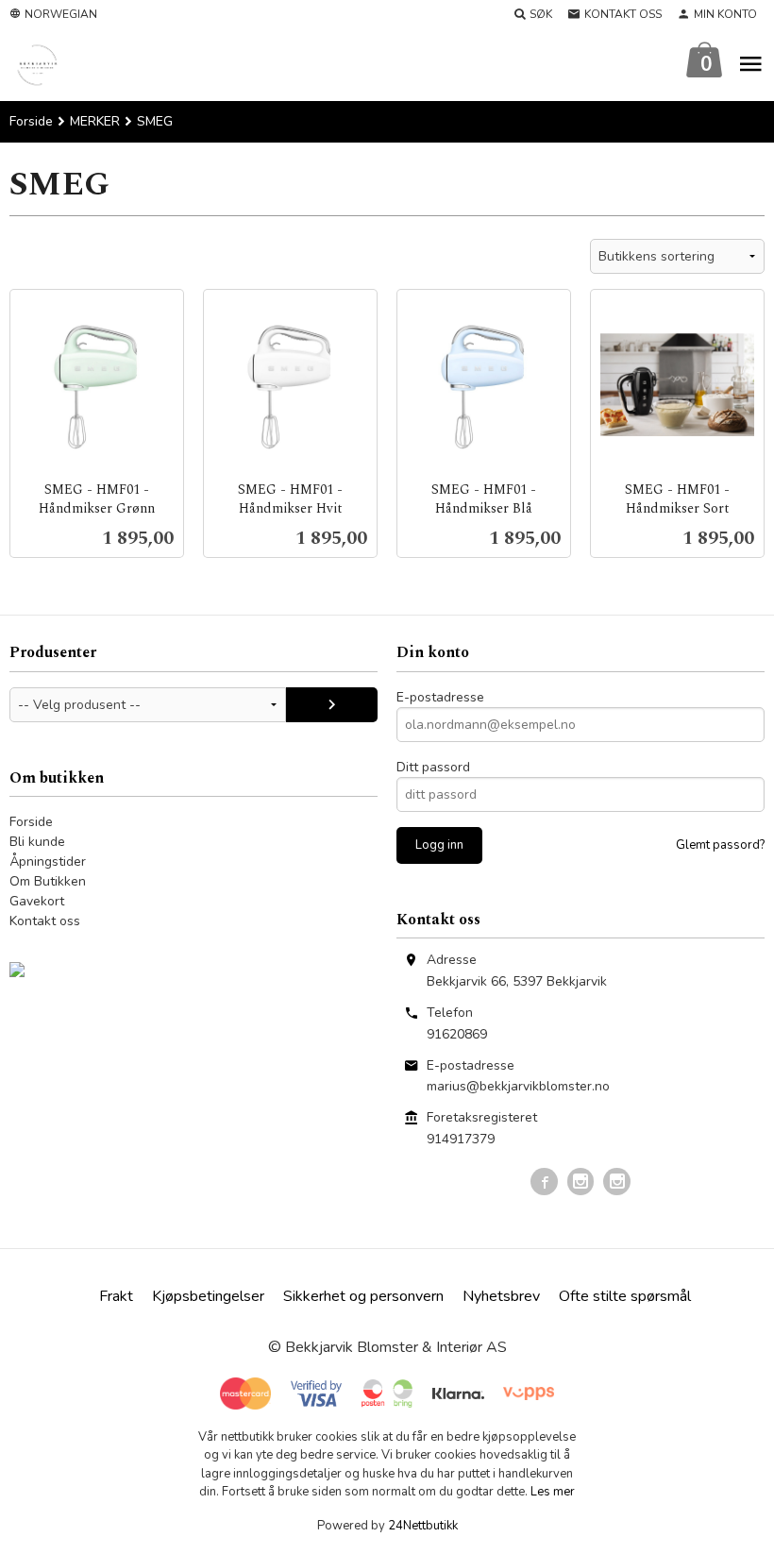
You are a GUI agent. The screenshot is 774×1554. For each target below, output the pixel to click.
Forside (31, 121)
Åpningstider (47, 861)
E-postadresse (440, 697)
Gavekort (36, 901)
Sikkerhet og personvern (363, 1296)
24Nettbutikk (423, 1525)
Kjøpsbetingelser (208, 1296)
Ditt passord (433, 767)
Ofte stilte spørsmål (625, 1296)
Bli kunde (37, 842)
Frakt (116, 1296)
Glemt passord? (720, 844)
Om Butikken (47, 881)
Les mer (552, 1491)
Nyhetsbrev (501, 1296)
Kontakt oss (44, 921)
